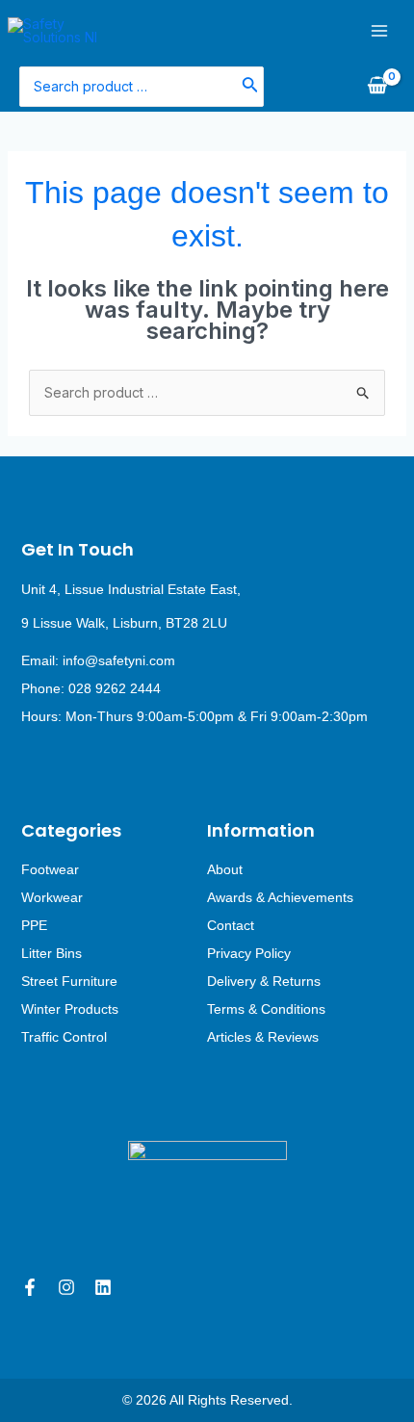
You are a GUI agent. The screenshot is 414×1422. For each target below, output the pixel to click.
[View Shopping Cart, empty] (377, 86)
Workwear (52, 897)
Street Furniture (69, 981)
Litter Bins (51, 953)
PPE (34, 925)
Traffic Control (64, 1037)
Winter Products (69, 1009)
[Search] (250, 86)
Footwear (50, 869)
